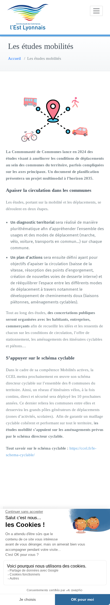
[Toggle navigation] (96, 11)
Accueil (14, 58)
